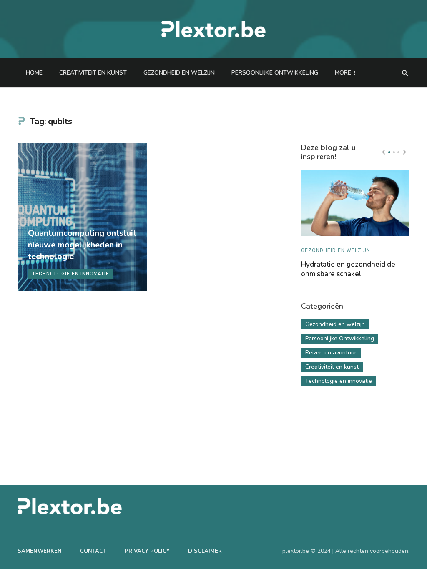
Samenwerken (40, 551)
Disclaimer (205, 551)
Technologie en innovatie (70, 274)
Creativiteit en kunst (93, 73)
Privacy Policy (147, 551)
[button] (389, 152)
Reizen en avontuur (331, 353)
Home (34, 73)
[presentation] (384, 152)
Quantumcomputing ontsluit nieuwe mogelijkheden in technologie (82, 244)
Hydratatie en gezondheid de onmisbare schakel (348, 269)
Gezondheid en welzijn (179, 73)
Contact (93, 551)
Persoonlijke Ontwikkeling (274, 73)
